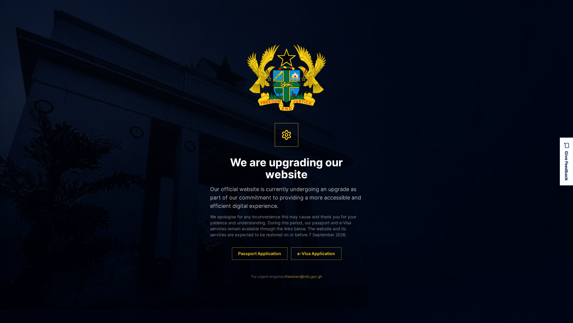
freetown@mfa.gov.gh (303, 276)
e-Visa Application (316, 253)
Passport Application (259, 253)
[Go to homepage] (287, 77)
